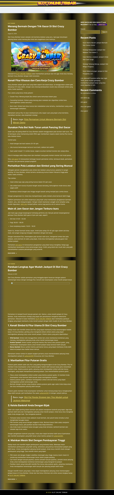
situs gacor (84, 111)
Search (83, 29)
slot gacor (84, 102)
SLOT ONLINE (11, 23)
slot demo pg (85, 98)
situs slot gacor (86, 106)
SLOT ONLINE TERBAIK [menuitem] (24, 74)
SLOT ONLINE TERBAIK (43, 319)
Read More (12, 253)
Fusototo (93, 78)
